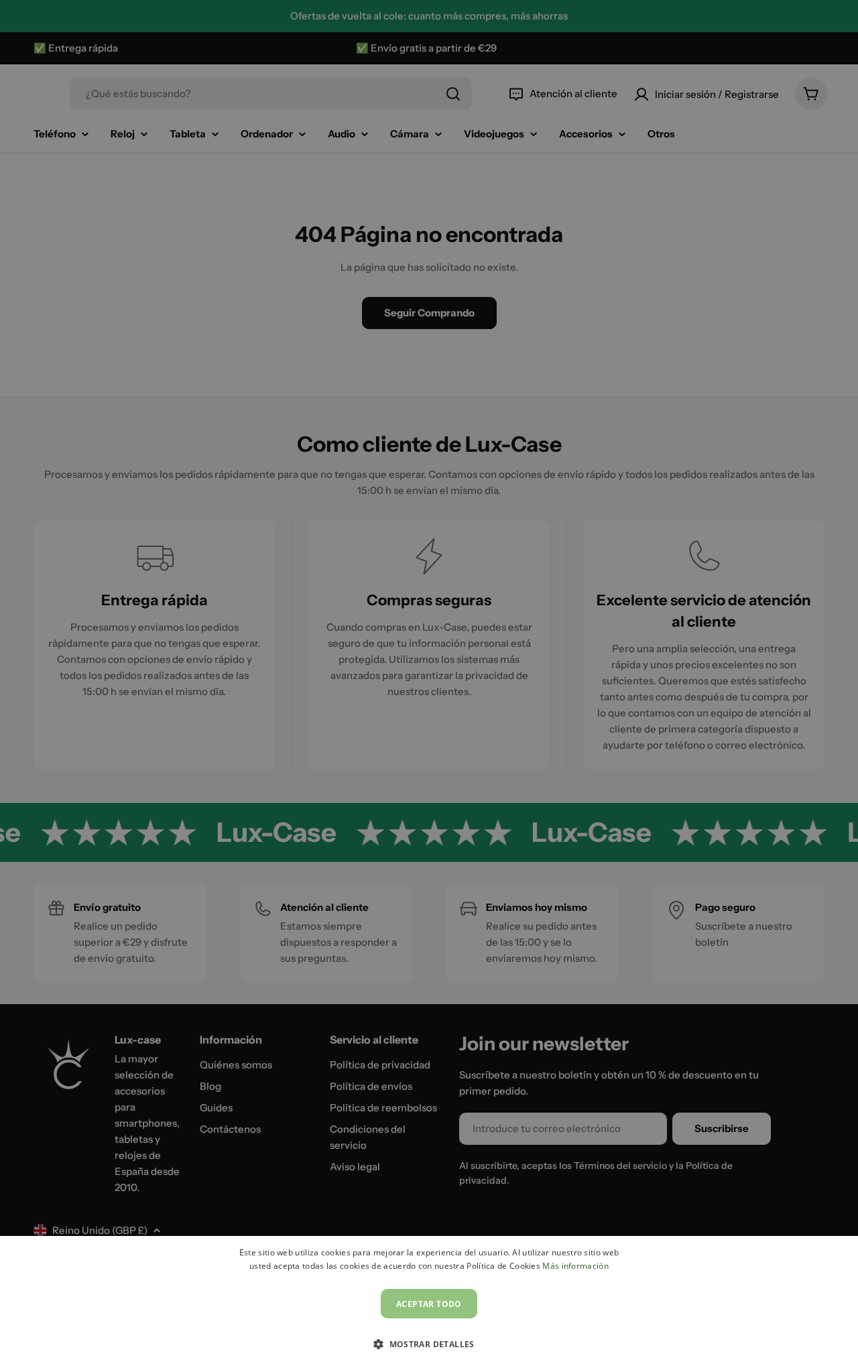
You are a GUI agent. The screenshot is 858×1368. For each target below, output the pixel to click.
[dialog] (429, 1302)
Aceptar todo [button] (429, 1304)
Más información (575, 1265)
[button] (429, 1344)
